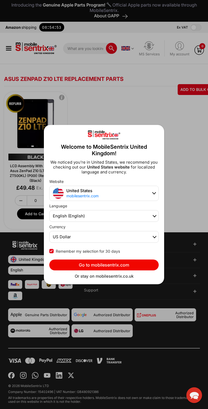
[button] (194, 395)
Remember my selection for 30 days (88, 251)
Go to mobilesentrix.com (104, 265)
